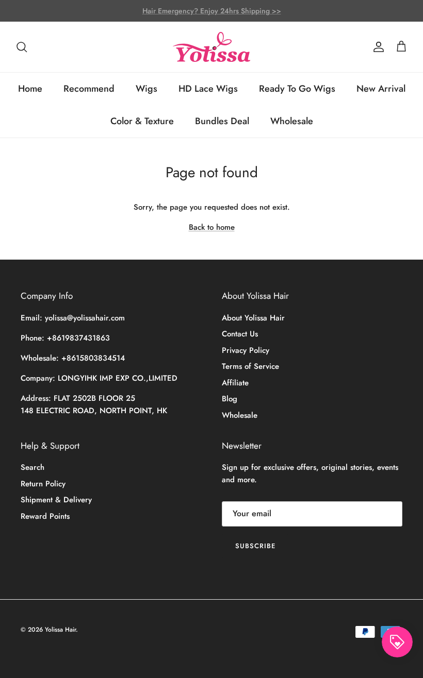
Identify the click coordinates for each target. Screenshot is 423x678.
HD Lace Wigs (208, 88)
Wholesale (291, 121)
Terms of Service (250, 366)
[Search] (21, 47)
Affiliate (235, 382)
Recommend (89, 88)
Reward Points (45, 516)
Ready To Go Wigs (297, 88)
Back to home (212, 227)
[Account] (376, 47)
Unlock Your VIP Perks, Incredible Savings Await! (212, 15)
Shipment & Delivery (56, 499)
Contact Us (240, 334)
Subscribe (255, 546)
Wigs (146, 88)
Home (30, 88)
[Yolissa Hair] (211, 47)
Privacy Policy (245, 350)
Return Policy (43, 483)
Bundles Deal (222, 121)
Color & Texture (142, 121)
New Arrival (380, 88)
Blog (229, 398)
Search (32, 467)
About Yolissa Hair (253, 318)
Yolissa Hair (60, 629)
